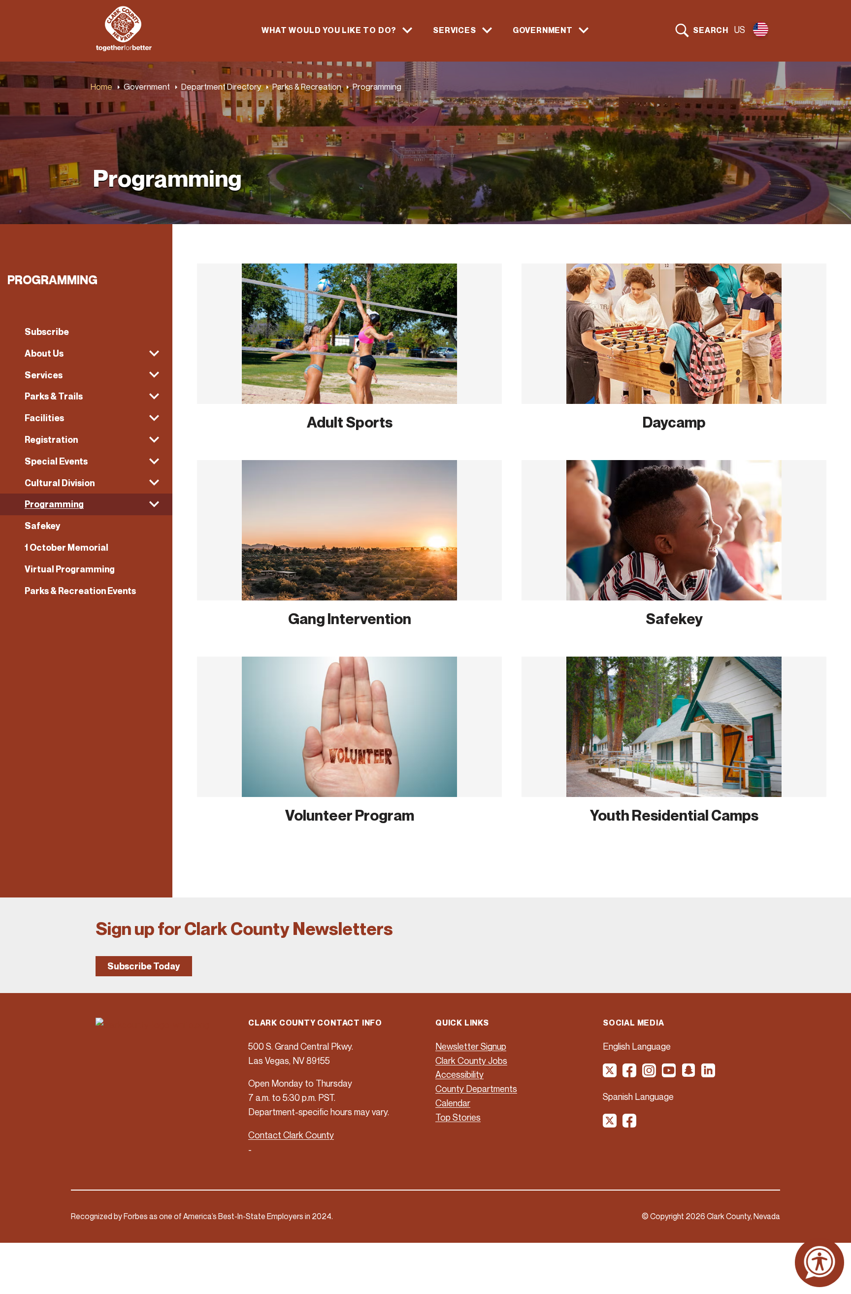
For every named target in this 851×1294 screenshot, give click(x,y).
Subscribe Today (143, 966)
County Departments (476, 1088)
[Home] (124, 48)
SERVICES (454, 30)
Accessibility (459, 1074)
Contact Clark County (291, 1134)
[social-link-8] (629, 1124)
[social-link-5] (689, 1073)
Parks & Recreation (306, 86)
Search (710, 30)
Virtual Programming (70, 569)
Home (101, 86)
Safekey (43, 526)
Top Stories (458, 1117)
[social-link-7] (610, 1124)
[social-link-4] (669, 1073)
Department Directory (221, 86)
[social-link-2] (629, 1073)
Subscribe (47, 332)
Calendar (452, 1102)
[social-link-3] (649, 1073)
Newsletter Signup (470, 1046)
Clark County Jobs (471, 1060)
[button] (86, 354)
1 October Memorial (66, 547)
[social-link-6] (708, 1073)
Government (147, 86)
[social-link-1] (610, 1073)
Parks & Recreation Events (80, 591)
